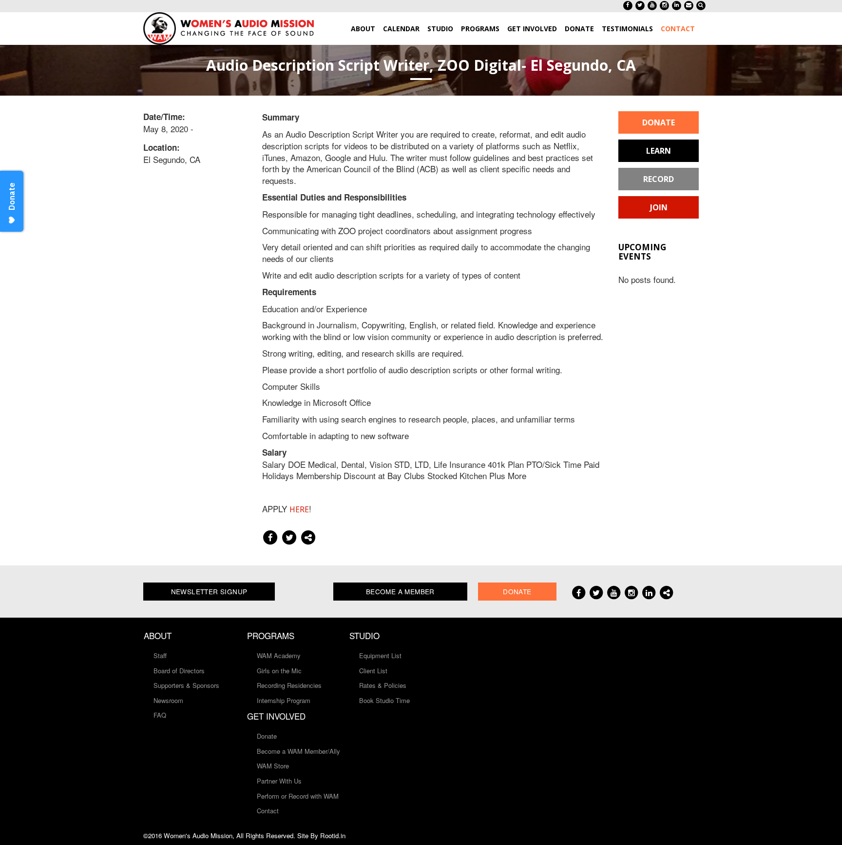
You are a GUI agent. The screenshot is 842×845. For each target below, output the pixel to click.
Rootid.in (332, 835)
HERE (299, 509)
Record (658, 179)
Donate (658, 122)
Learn (658, 150)
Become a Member (400, 591)
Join (659, 207)
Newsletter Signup (209, 591)
